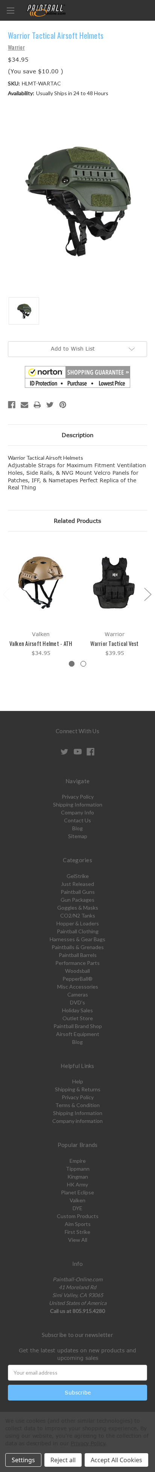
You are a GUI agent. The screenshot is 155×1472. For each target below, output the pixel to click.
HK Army (77, 1184)
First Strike (77, 1232)
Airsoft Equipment (77, 1034)
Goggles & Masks (77, 907)
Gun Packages (77, 899)
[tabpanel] (41, 599)
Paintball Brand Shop (77, 1026)
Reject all (63, 1460)
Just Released (77, 884)
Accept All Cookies (116, 1460)
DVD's (77, 1002)
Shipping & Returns (77, 1089)
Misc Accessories (77, 986)
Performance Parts (77, 963)
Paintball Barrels (78, 955)
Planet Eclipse (77, 1192)
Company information (77, 1121)
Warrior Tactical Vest (114, 643)
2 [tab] (83, 664)
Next (147, 594)
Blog (77, 828)
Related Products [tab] (77, 520)
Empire (78, 1161)
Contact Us (77, 820)
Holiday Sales (77, 1010)
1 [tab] (71, 664)
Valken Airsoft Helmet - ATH (41, 643)
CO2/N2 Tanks (77, 915)
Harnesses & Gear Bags (77, 939)
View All (77, 1240)
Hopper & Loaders (77, 923)
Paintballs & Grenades (78, 947)
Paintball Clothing (78, 931)
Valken (77, 1200)
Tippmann (78, 1168)
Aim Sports (78, 1224)
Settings (23, 1460)
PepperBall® (77, 978)
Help (77, 1081)
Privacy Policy (78, 796)
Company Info (77, 812)
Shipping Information (77, 804)
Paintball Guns (78, 892)
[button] (77, 377)
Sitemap (77, 836)
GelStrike (78, 876)
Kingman (77, 1176)
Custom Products (78, 1216)
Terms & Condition (77, 1105)
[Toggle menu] (10, 10)
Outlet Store (77, 1018)
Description (78, 434)
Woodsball (77, 971)
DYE (77, 1208)
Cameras (77, 994)
